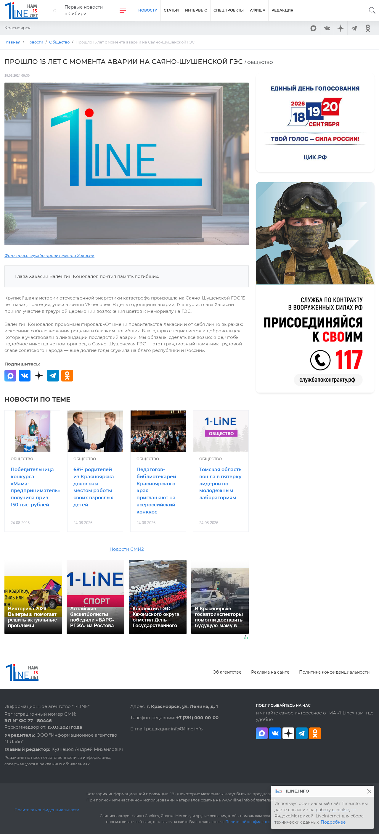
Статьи (171, 10)
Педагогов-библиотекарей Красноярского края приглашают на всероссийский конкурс (156, 491)
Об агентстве (227, 672)
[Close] (369, 791)
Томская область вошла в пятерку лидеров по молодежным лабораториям (220, 483)
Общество (22, 459)
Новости (148, 10)
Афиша (257, 10)
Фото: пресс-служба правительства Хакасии (49, 255)
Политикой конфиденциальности (256, 822)
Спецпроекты (228, 10)
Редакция (282, 10)
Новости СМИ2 (127, 549)
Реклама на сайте (270, 672)
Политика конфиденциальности (334, 672)
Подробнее (333, 822)
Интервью (196, 10)
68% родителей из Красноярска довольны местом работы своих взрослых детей (93, 487)
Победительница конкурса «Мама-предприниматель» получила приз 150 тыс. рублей (35, 487)
